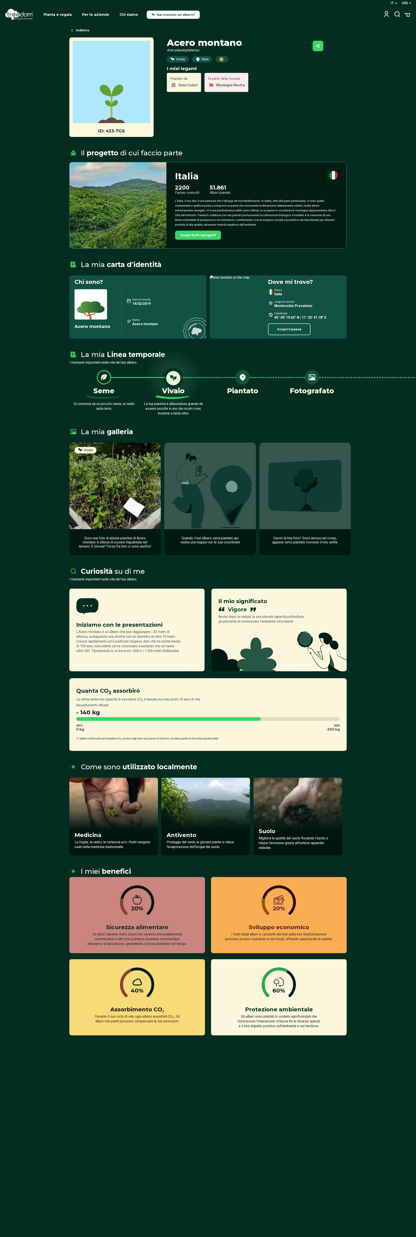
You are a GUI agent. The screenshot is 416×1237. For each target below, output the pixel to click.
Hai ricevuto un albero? (176, 15)
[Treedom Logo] (21, 15)
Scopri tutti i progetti (198, 235)
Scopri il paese (289, 329)
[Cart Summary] (407, 14)
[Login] (386, 14)
